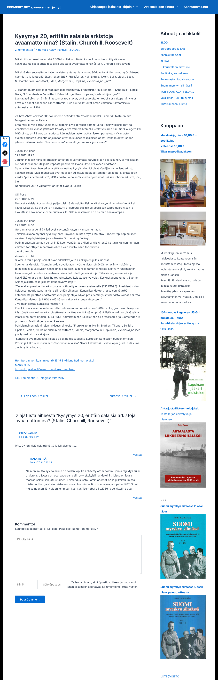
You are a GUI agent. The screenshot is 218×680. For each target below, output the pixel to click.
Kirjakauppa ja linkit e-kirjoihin (112, 7)
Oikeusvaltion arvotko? (175, 67)
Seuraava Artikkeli (122, 395)
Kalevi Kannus (28, 433)
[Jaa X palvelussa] (4, 153)
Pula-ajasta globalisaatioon (177, 79)
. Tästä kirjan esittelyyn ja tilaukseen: (179, 414)
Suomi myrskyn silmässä (176, 85)
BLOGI (164, 42)
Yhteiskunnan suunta (173, 104)
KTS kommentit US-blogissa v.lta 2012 (40, 378)
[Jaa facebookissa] (4, 144)
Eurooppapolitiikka (172, 48)
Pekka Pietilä (38, 458)
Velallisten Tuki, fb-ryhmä (176, 97)
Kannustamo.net (196, 7)
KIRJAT (164, 61)
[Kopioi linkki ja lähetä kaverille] (4, 161)
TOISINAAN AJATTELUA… (177, 91)
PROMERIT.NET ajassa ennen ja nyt (34, 7)
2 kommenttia (24, 49)
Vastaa (137, 454)
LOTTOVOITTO (169, 676)
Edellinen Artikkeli (35, 395)
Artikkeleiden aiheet (159, 7)
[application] (136, 7)
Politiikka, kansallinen (174, 73)
